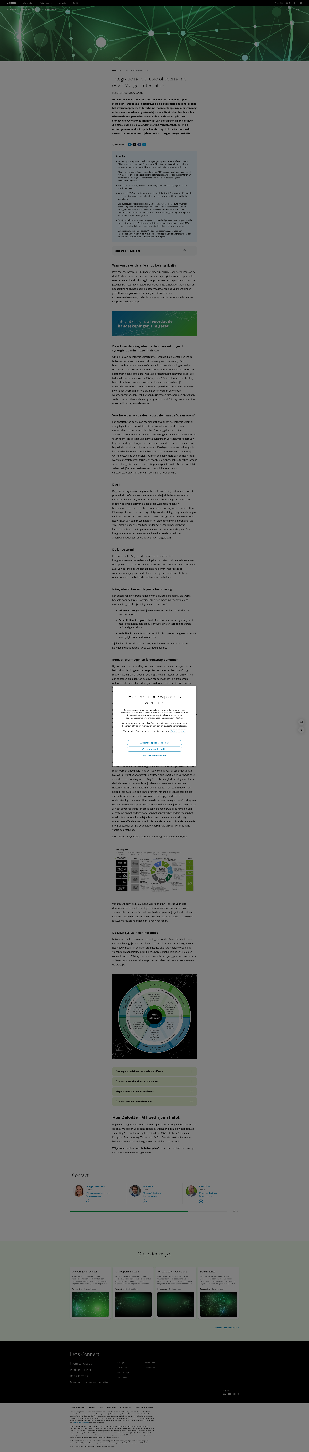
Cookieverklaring (178, 731)
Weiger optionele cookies (154, 749)
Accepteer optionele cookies (154, 742)
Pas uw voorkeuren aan (154, 755)
